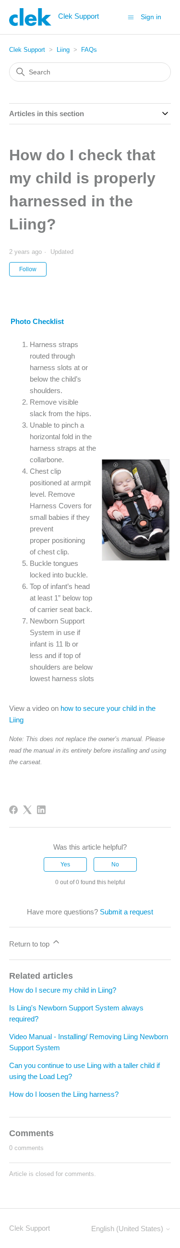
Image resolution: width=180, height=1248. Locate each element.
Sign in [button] (151, 17)
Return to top (30, 944)
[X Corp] (27, 809)
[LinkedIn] (41, 809)
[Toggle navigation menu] (131, 16)
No (115, 864)
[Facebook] (13, 809)
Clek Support (27, 49)
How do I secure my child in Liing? (62, 990)
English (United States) (128, 1228)
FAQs (89, 49)
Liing (63, 49)
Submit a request (126, 912)
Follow (27, 269)
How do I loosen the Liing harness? (64, 1094)
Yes (65, 864)
